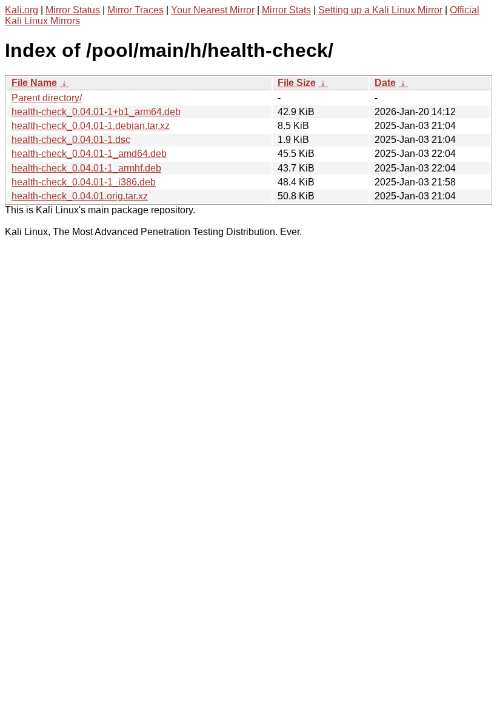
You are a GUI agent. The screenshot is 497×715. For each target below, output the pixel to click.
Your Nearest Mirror (213, 10)
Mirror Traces (135, 10)
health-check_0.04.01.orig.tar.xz (80, 196)
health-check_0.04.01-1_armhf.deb (86, 168)
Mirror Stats (286, 10)
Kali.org (21, 10)
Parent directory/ (47, 98)
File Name (34, 83)
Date (385, 83)
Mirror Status (72, 10)
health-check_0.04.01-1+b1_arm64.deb (96, 112)
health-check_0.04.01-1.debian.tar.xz (91, 126)
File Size (297, 83)
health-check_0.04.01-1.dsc (71, 140)
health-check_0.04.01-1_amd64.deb (89, 153)
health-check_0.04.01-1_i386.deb (84, 182)
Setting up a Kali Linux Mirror (380, 10)
